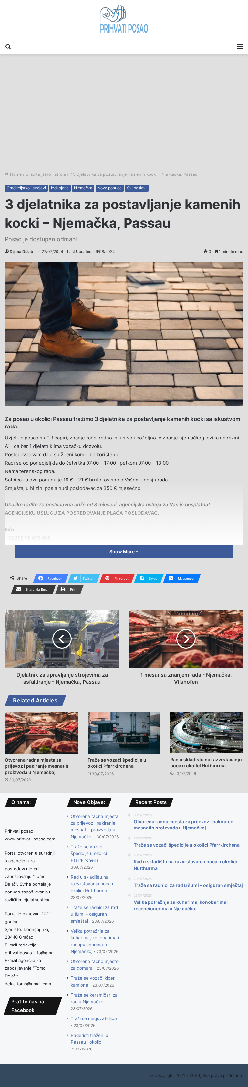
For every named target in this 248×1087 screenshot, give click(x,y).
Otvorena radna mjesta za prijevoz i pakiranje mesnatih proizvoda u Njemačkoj (36, 766)
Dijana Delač (21, 251)
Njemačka (83, 187)
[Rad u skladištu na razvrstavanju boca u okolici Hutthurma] (206, 732)
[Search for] (8, 46)
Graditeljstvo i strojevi (47, 174)
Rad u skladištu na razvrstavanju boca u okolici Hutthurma (93, 883)
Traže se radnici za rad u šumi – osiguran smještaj (94, 914)
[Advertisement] (124, 122)
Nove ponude (110, 187)
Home (15, 174)
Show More (122, 551)
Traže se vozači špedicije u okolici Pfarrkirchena (89, 853)
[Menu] (240, 46)
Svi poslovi (137, 187)
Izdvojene (60, 187)
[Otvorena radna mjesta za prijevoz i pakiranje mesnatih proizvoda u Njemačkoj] (41, 732)
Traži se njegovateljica (94, 1018)
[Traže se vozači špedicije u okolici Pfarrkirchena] (124, 732)
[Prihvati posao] (124, 20)
